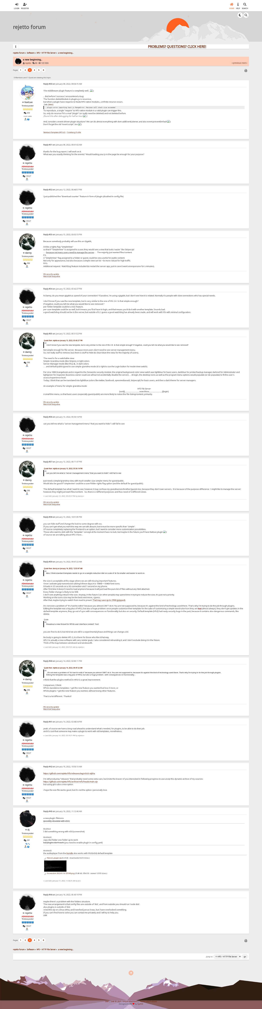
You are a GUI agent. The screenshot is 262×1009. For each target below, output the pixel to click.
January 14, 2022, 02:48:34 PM (62, 721)
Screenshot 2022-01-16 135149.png (60, 873)
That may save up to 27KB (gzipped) (108, 600)
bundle (70, 853)
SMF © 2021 (116, 1001)
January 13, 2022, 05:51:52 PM (62, 333)
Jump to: (209, 957)
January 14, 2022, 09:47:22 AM (62, 561)
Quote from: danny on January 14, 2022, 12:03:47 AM (63, 568)
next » (244, 63)
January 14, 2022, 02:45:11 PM (62, 661)
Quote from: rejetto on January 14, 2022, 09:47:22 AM (63, 668)
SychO (140, 1004)
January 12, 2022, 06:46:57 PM (62, 189)
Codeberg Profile (74, 132)
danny (28, 252)
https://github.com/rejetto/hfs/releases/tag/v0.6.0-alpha (69, 773)
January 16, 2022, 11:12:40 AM (62, 811)
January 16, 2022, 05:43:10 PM (62, 894)
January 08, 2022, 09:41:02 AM (62, 144)
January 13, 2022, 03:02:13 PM (62, 234)
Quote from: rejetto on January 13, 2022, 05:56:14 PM (63, 468)
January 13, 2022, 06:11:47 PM (62, 461)
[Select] (50, 104)
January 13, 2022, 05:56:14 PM (62, 417)
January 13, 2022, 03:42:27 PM (62, 289)
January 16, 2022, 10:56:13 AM (62, 766)
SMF (107, 1001)
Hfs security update (51, 274)
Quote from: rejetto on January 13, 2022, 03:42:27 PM (63, 340)
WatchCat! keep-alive (51, 276)
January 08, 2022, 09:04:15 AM (62, 84)
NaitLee (28, 102)
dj (28, 829)
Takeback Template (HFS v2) (54, 132)
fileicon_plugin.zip (54, 858)
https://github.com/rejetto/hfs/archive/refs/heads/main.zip (70, 781)
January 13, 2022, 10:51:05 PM (62, 517)
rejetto (28, 63)
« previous (236, 63)
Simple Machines (130, 1001)
